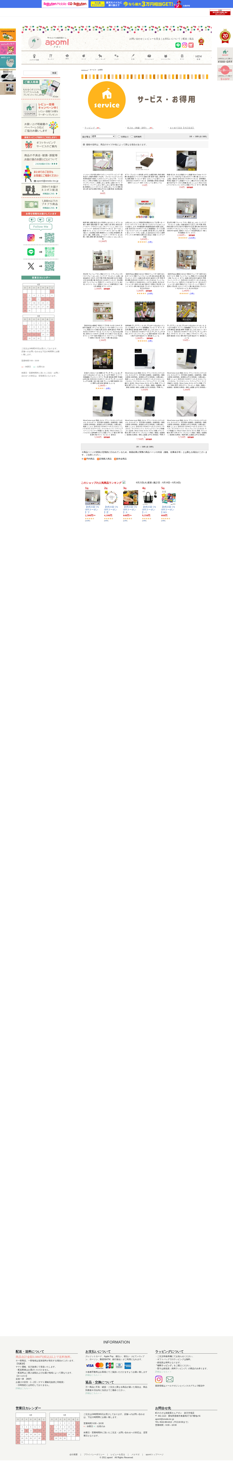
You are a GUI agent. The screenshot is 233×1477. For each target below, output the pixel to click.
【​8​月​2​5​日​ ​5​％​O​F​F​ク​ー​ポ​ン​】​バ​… (149, 510)
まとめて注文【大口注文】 (182, 128)
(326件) (192, 238)
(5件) (150, 242)
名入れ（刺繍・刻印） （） (140, 128)
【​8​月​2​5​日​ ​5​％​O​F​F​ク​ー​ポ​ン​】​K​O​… (168, 510)
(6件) (108, 388)
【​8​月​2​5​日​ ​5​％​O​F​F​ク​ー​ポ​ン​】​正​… (111, 510)
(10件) (150, 293)
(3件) (192, 293)
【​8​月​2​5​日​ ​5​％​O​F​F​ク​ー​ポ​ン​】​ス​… (130, 510)
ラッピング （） (92, 128)
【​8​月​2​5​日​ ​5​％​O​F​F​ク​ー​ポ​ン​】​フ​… (92, 510)
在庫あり (125, 137)
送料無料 (138, 137)
